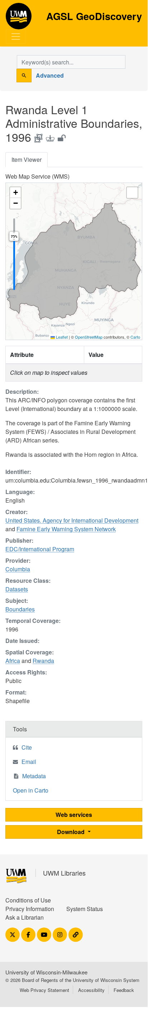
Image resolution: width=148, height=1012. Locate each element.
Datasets (16, 589)
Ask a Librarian (24, 917)
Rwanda (43, 661)
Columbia (17, 569)
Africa (12, 661)
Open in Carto (30, 790)
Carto (135, 337)
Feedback (124, 990)
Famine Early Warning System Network (66, 529)
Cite (27, 747)
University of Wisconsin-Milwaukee (46, 972)
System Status (84, 909)
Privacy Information (29, 909)
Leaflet (61, 337)
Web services (74, 814)
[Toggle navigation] (16, 36)
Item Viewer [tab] (26, 159)
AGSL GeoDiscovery (18, 18)
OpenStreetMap (88, 337)
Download (71, 832)
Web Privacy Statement (44, 990)
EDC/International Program (39, 549)
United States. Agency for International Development (71, 520)
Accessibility (91, 990)
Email (29, 761)
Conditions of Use (28, 900)
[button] (15, 192)
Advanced (50, 75)
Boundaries (20, 609)
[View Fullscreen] (132, 192)
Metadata (34, 776)
